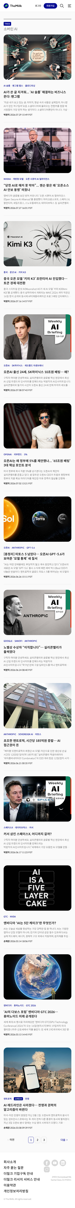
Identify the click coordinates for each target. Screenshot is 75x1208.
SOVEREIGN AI (25, 734)
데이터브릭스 (21, 827)
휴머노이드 (19, 1005)
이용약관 (10, 1185)
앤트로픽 (8, 1098)
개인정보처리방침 (16, 1191)
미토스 (38, 734)
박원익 (7, 114)
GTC (6, 916)
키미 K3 (22, 272)
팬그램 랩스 (17, 85)
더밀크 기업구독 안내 (18, 1174)
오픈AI (7, 365)
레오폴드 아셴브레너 (34, 365)
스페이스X (8, 827)
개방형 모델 (18, 179)
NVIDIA (7, 179)
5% (25, 454)
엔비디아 (8, 1005)
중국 (6, 272)
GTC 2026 (31, 1005)
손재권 (7, 941)
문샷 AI (13, 272)
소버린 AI (18, 1099)
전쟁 (27, 1098)
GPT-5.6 (31, 547)
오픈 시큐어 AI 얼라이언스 (37, 179)
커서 (31, 827)
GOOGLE (8, 641)
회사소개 (10, 1162)
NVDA (13, 916)
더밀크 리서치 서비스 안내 (22, 1180)
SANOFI (18, 641)
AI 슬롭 (7, 85)
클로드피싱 (30, 85)
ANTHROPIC (18, 547)
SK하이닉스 (17, 365)
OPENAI (8, 454)
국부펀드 (18, 454)
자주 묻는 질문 (14, 1168)
